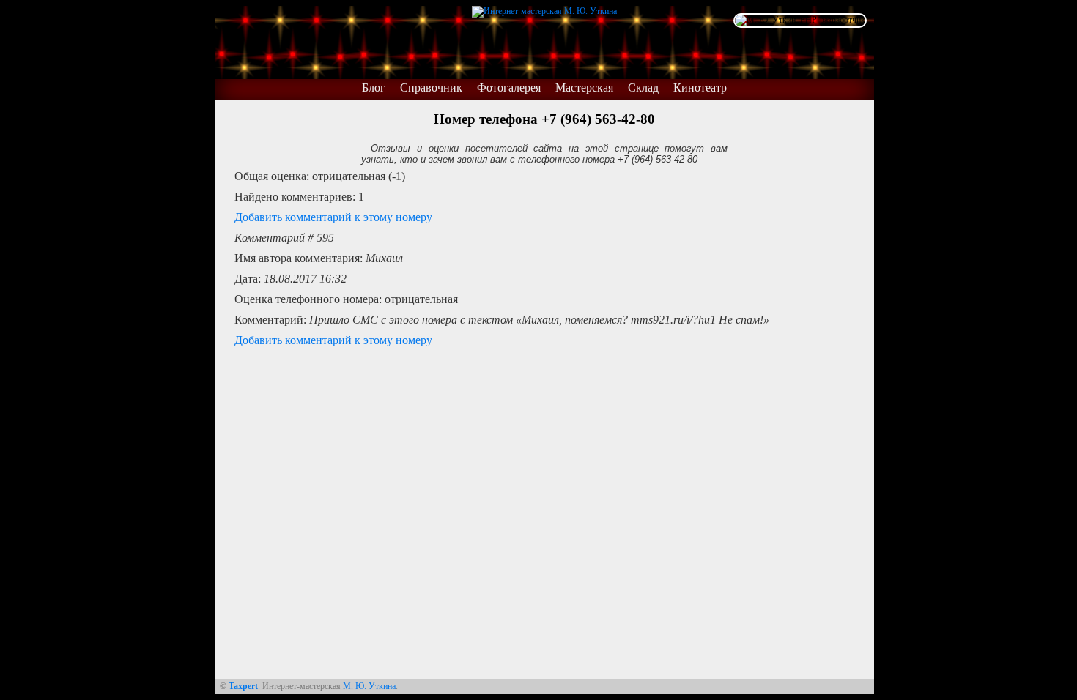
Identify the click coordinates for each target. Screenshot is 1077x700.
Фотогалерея (509, 87)
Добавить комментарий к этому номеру (333, 217)
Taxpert (243, 686)
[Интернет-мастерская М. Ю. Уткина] (544, 9)
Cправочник (431, 87)
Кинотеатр (700, 87)
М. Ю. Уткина (369, 686)
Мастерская (584, 87)
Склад (643, 87)
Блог (373, 87)
